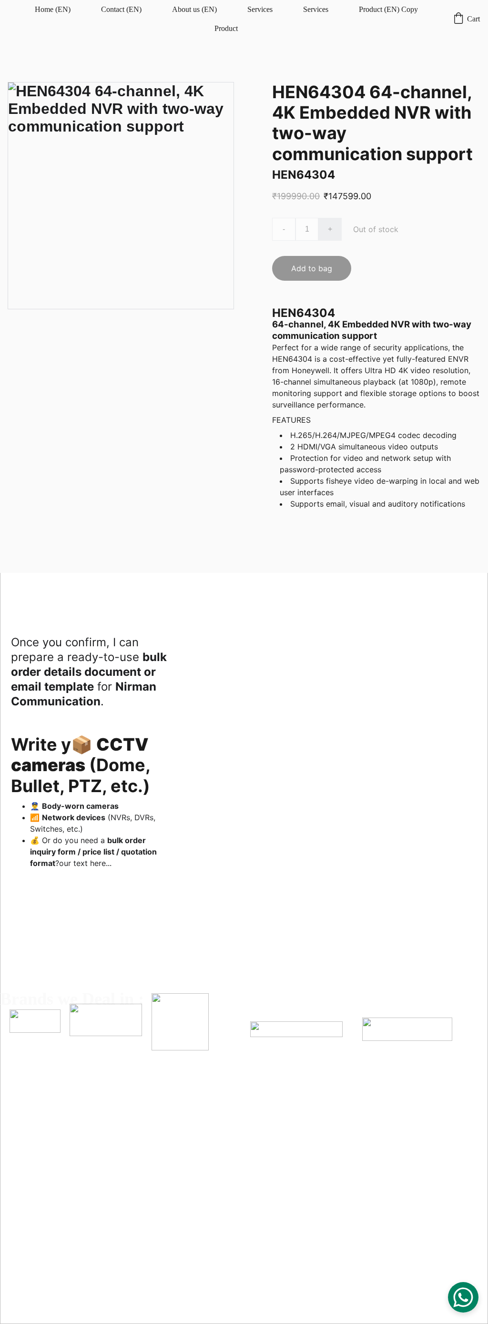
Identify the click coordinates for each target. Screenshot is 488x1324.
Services (260, 9)
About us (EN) (194, 9)
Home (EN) (53, 9)
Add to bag (311, 268)
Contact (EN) (121, 9)
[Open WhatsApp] (463, 1297)
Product (226, 28)
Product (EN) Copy (388, 9)
